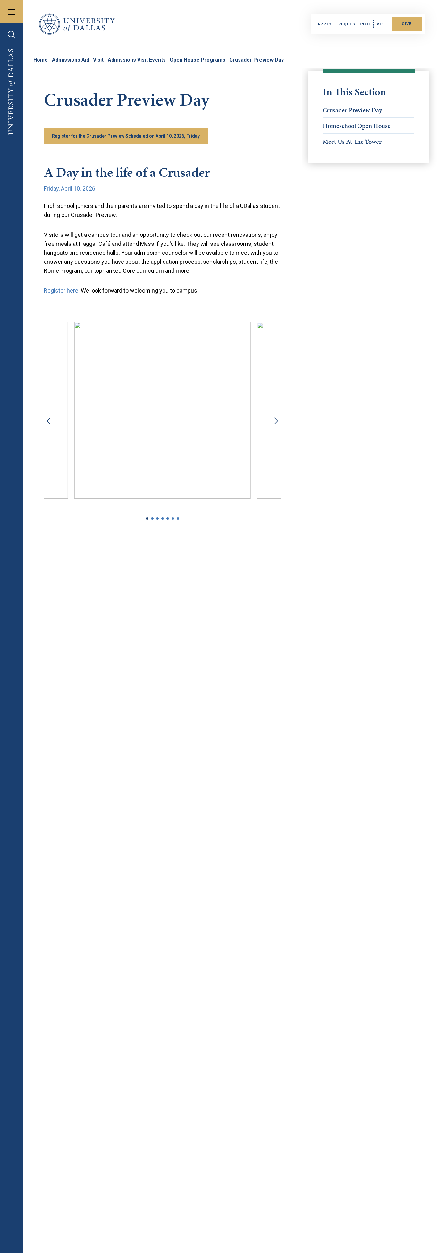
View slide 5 (167, 518)
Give (407, 24)
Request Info (354, 24)
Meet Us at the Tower (352, 141)
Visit (383, 24)
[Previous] (52, 421)
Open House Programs (197, 60)
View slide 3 (157, 518)
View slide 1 (147, 518)
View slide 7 (178, 518)
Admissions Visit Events (137, 60)
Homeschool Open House (357, 125)
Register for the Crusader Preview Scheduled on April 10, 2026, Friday (126, 136)
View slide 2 (152, 518)
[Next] (273, 421)
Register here (61, 290)
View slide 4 (162, 518)
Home (40, 60)
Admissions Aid (70, 60)
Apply (325, 24)
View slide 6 (173, 518)
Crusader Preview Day (352, 110)
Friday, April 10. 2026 (69, 188)
